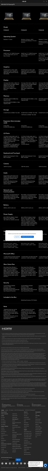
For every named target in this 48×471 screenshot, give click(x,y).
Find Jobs (25, 415)
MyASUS (25, 445)
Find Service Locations (28, 443)
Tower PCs (3, 433)
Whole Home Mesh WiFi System (16, 423)
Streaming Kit (14, 443)
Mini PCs (2, 438)
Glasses (2, 442)
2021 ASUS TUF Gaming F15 (8, 4)
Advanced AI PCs (38, 433)
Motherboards (3, 445)
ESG (36, 413)
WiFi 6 (13, 430)
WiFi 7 (13, 428)
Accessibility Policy (38, 431)
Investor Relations (27, 419)
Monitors (2, 428)
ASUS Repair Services (28, 433)
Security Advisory (27, 452)
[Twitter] (13, 463)
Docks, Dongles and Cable (16, 448)
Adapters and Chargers (16, 446)
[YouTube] (6, 463)
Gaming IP (14, 451)
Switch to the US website (27, 236)
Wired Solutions (15, 425)
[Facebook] (10, 463)
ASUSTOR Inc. (26, 426)
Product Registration (27, 447)
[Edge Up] (25, 463)
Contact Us (26, 440)
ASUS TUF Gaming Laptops (19, 410)
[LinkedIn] (17, 463)
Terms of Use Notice (21, 467)
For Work (2, 419)
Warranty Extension (27, 454)
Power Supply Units (4, 452)
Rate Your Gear (38, 429)
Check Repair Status (27, 436)
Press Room (26, 422)
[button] (1, 1)
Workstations (3, 440)
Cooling (2, 449)
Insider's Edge (37, 426)
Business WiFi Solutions (16, 427)
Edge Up (36, 424)
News (25, 420)
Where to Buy (26, 424)
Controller (14, 450)
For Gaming (3, 424)
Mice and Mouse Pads (16, 439)
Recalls (25, 450)
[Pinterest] (21, 463)
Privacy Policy (29, 467)
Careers (25, 427)
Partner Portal (37, 419)
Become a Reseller (38, 422)
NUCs (2, 436)
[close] (41, 231)
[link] (24, 1)
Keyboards (14, 437)
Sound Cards (14, 413)
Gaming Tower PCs (4, 435)
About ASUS (26, 413)
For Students (3, 422)
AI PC (36, 417)
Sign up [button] (18, 459)
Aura (36, 436)
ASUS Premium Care (27, 431)
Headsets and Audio (15, 441)
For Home (3, 417)
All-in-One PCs (3, 431)
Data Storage (14, 417)
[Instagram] (2, 463)
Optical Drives (14, 415)
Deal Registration (27, 442)
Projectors (3, 429)
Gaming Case (3, 447)
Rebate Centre (26, 449)
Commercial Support (27, 438)
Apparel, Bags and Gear (16, 444)
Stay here (17, 236)
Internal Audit (26, 417)
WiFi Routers (14, 432)
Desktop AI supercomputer (17, 434)
